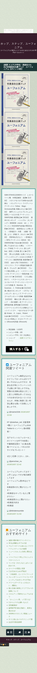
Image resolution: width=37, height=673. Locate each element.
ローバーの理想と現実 (17, 568)
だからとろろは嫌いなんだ (18, 602)
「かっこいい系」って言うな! (19, 599)
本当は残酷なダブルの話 (18, 543)
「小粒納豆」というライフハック (21, 574)
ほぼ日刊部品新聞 (15, 622)
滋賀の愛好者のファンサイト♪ (20, 540)
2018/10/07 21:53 (14, 514)
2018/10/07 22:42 (14, 464)
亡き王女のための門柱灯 (18, 571)
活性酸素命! (13, 605)
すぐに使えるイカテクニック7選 (20, 619)
